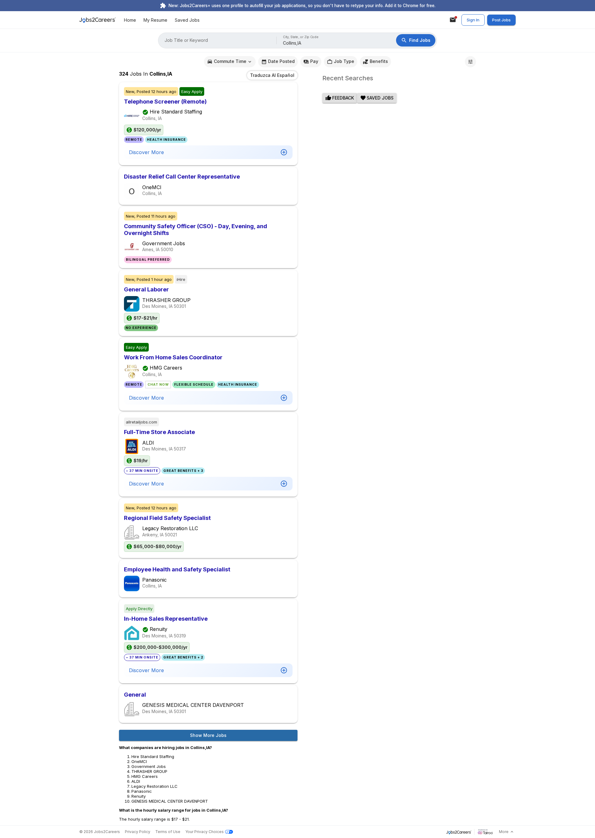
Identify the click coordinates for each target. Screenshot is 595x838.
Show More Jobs (208, 735)
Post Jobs (501, 19)
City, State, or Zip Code (301, 37)
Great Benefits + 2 (183, 657)
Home (130, 20)
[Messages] (453, 20)
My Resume (155, 20)
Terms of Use (167, 831)
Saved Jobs (187, 20)
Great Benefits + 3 (183, 471)
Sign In (473, 19)
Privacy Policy (137, 831)
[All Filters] (470, 61)
